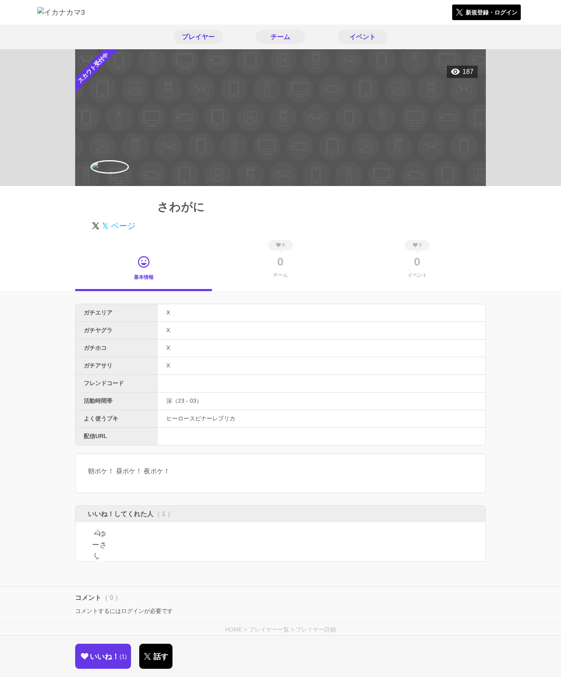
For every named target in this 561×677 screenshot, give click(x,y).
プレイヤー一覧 (269, 629)
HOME (233, 629)
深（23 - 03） (184, 400)
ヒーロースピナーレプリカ (200, 418)
